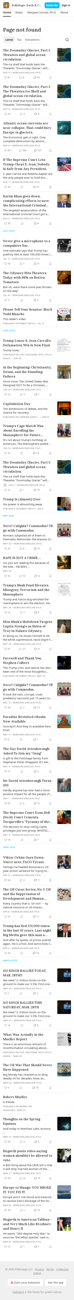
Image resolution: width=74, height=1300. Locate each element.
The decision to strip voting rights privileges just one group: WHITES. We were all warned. (25, 828)
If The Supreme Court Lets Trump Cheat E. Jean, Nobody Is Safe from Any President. (26, 164)
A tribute (8, 1102)
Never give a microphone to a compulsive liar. (26, 243)
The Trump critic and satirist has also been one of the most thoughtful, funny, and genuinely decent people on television (27, 669)
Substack (18, 1292)
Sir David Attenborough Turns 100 (27, 783)
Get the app (55, 1282)
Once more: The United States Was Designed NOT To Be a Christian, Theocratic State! (25, 383)
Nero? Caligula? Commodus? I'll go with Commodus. (28, 528)
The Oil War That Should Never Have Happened (27, 1067)
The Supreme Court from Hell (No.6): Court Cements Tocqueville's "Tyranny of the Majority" (26, 817)
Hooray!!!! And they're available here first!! (27, 728)
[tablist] (22, 39)
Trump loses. (11, 350)
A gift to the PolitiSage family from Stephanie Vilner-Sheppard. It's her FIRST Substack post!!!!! (25, 760)
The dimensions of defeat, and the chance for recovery (25, 410)
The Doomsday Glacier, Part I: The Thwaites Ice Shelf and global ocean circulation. (26, 91)
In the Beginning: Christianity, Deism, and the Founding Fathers (27, 371)
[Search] (67, 39)
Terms (50, 1269)
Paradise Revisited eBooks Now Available (24, 719)
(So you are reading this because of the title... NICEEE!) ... (26, 564)
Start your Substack (27, 1282)
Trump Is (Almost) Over (22, 499)
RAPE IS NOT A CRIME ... (22, 558)
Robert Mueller (15, 1097)
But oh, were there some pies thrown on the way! (27, 289)
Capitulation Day (16, 404)
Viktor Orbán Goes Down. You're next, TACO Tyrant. (24, 859)
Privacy (39, 1269)
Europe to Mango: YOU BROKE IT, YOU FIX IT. (27, 1189)
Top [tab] (19, 39)
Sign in (66, 5)
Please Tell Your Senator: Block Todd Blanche (27, 311)
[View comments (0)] (21, 187)
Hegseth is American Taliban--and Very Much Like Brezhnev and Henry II (27, 1224)
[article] (37, 64)
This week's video (14, 319)
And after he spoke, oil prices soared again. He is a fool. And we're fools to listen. (27, 942)
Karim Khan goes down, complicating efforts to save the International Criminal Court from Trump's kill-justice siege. (26, 201)
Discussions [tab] (32, 39)
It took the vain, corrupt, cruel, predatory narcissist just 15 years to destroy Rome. (26, 696)
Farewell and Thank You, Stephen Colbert (22, 660)
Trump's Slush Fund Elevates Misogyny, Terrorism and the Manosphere (26, 589)
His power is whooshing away (22, 504)
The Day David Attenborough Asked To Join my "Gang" (26, 751)
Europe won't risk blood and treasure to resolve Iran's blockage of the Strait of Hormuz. (27, 1199)
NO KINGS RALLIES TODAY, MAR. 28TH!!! (24, 973)
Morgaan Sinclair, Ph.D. (27, 72)
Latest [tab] (9, 39)
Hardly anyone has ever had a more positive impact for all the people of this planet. (26, 792)
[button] (7, 12)
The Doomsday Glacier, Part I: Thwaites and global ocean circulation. (26, 54)
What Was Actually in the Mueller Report (23, 1037)
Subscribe (52, 5)
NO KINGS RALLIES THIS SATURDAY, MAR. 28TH (22, 1005)
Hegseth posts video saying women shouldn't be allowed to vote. (27, 1155)
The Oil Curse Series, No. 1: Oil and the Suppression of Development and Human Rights (27, 894)
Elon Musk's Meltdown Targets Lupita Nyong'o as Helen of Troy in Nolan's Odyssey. (27, 626)
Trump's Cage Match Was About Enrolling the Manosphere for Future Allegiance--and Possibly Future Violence (23, 430)
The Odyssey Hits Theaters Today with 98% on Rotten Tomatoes (24, 277)
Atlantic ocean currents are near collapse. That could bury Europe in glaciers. (27, 127)
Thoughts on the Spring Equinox (21, 1121)
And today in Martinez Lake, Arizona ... (26, 1130)
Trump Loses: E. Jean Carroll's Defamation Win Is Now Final (27, 343)
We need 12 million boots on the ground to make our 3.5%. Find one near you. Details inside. (26, 982)
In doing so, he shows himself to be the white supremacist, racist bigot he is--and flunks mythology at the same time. (27, 637)
